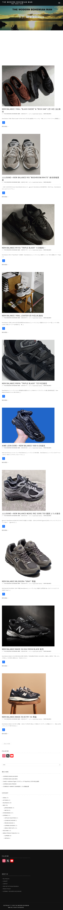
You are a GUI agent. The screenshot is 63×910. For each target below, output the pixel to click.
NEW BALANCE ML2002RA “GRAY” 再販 (19, 581)
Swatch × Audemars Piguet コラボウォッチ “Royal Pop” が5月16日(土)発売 (21, 781)
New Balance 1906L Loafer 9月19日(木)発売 (22, 316)
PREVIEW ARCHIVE (9, 823)
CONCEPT (5, 881)
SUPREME (5, 815)
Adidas (4, 797)
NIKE (4, 805)
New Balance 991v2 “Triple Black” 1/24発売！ (24, 248)
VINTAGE (7, 838)
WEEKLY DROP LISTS (9, 828)
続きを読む (4, 126)
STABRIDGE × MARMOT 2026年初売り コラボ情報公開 (16, 786)
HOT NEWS (5, 800)
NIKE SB (6, 810)
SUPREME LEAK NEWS (10, 825)
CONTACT (5, 883)
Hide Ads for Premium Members (11, 886)
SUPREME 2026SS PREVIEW (9, 784)
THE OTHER (5, 830)
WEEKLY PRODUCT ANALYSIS (10, 833)
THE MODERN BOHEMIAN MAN (17, 2)
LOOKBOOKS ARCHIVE (10, 820)
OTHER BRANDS (7, 813)
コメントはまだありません (35, 113)
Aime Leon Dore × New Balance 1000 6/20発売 (23, 446)
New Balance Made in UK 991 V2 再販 (19, 717)
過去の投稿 (6, 743)
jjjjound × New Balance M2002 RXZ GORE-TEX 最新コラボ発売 (31, 514)
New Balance (47, 113)
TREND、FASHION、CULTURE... (17, 3)
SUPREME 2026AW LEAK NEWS (10, 776)
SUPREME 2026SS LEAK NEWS (10, 779)
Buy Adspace (6, 878)
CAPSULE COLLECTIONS (10, 818)
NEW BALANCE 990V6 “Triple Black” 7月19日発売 (24, 383)
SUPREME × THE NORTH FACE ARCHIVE (12, 891)
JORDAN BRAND (8, 808)
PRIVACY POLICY (7, 889)
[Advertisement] (31, 42)
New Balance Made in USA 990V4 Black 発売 (23, 649)
